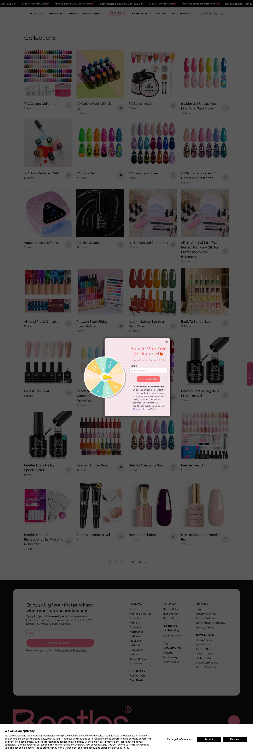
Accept (209, 739)
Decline (234, 739)
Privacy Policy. (122, 747)
